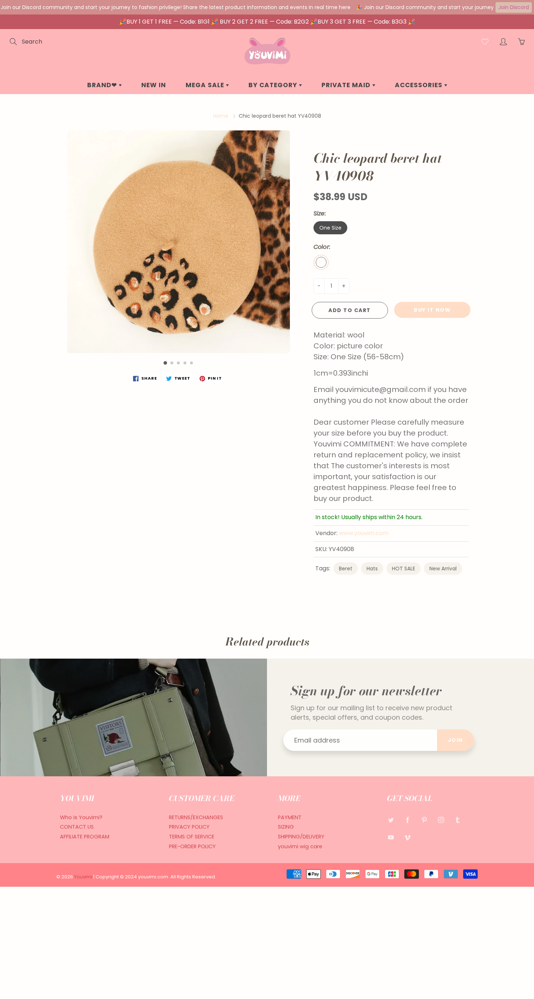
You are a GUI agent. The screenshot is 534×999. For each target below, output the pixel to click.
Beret (345, 568)
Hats (372, 568)
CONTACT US (77, 826)
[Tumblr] (457, 820)
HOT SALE (403, 568)
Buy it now (432, 310)
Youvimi (83, 876)
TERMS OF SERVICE (191, 836)
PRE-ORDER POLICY (192, 846)
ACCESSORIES (419, 85)
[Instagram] (440, 820)
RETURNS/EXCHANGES (196, 817)
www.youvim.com (364, 533)
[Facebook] (407, 820)
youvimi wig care (300, 846)
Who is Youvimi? (81, 817)
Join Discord (513, 7)
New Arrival (443, 568)
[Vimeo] (407, 837)
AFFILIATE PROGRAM (84, 836)
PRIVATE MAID (346, 85)
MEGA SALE (206, 85)
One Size (330, 227)
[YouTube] (390, 837)
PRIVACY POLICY (189, 826)
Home (220, 116)
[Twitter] (390, 820)
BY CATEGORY (273, 85)
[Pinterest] (424, 820)
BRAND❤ (103, 85)
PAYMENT (290, 817)
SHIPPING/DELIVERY (301, 836)
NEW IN (153, 85)
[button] (165, 363)
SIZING (286, 826)
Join (455, 740)
